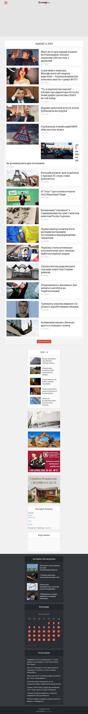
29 (49, 640)
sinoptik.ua (47, 528)
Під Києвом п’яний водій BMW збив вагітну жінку (59, 128)
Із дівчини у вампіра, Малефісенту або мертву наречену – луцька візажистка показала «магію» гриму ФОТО (59, 75)
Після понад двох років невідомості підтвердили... (49, 391)
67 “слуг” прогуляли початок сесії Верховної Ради (58, 193)
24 (58, 636)
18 (29, 636)
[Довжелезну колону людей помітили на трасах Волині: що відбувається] (36, 370)
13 (39, 631)
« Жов (29, 645)
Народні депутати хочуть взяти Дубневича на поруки (60, 109)
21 (44, 636)
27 (39, 640)
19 (34, 636)
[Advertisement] (44, 21)
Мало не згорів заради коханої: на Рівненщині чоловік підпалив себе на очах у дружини (59, 56)
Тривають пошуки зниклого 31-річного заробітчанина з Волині (60, 305)
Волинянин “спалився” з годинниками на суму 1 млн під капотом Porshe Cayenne (60, 213)
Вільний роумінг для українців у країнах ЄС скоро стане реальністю (60, 175)
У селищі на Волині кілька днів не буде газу (49, 576)
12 (34, 631)
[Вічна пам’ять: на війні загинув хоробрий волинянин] (36, 381)
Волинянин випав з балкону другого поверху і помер (58, 324)
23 (54, 636)
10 (58, 627)
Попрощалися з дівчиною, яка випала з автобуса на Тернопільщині (59, 287)
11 (29, 631)
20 (39, 636)
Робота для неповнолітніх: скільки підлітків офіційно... (49, 587)
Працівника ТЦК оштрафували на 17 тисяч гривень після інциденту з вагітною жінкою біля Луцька (42, 662)
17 (58, 631)
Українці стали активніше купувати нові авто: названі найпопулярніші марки (57, 250)
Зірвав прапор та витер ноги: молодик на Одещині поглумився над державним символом (58, 233)
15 (49, 631)
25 (29, 640)
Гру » (34, 645)
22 (49, 636)
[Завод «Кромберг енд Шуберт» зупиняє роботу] (36, 361)
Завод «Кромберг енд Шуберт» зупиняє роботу (49, 361)
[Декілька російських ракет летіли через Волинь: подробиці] (36, 400)
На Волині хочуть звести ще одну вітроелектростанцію (50, 568)
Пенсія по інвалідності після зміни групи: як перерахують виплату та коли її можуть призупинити (42, 670)
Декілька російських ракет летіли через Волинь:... (49, 401)
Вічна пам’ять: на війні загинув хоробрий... (49, 381)
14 (44, 631)
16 (54, 631)
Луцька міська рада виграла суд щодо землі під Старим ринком (58, 269)
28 (44, 640)
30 (54, 640)
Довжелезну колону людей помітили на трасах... (48, 371)
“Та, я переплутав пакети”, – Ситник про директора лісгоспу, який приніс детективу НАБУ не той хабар (60, 94)
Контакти (48, 711)
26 (34, 640)
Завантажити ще (44, 341)
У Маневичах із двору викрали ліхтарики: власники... (48, 596)
